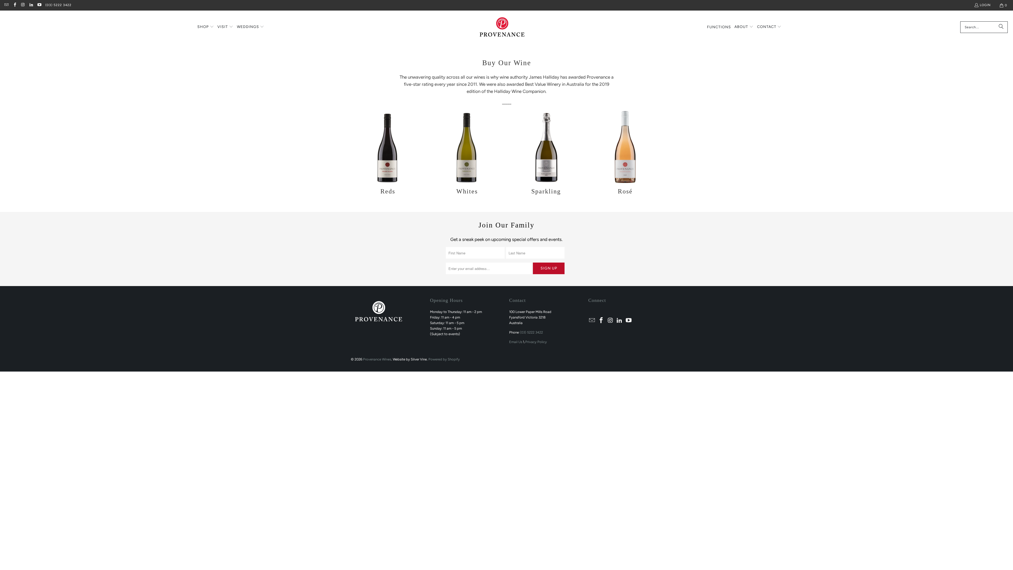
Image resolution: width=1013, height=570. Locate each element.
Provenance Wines (377, 359)
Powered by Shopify (444, 359)
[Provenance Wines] (502, 27)
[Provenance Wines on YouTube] (39, 5)
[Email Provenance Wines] (6, 5)
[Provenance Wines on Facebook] (14, 5)
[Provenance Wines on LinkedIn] (31, 5)
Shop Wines (388, 153)
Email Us (515, 342)
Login (985, 5)
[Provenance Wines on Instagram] (23, 5)
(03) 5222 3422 (58, 5)
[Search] (1001, 27)
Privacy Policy (536, 342)
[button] (205, 27)
